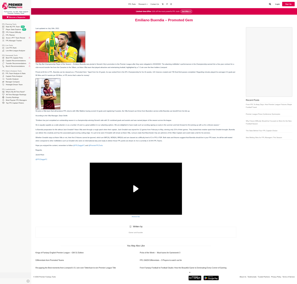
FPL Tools (132, 4)
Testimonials (252, 277)
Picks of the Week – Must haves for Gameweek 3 (160, 253)
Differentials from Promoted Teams (50, 260)
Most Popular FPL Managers (16, 100)
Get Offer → (186, 11)
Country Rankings (12, 97)
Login (277, 4)
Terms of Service (288, 277)
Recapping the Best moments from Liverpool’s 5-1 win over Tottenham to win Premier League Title (76, 268)
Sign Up (288, 4)
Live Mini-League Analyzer (15, 51)
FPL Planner (10, 35)
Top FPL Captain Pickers (15, 103)
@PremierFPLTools (96, 145)
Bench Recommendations (15, 66)
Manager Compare (13, 82)
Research (142, 4)
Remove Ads (136, 216)
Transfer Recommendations (16, 63)
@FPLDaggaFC (79, 145)
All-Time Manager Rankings (16, 94)
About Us (243, 277)
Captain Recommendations (16, 61)
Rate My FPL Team (13, 27)
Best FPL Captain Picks (14, 58)
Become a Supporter (17, 17)
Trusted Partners (264, 277)
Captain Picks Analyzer (14, 76)
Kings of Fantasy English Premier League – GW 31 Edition (60, 253)
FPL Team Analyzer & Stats (16, 73)
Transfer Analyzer (12, 79)
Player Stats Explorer (13, 29)
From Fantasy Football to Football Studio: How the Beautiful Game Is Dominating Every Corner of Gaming (183, 268)
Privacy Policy (276, 277)
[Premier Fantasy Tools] (12, 9)
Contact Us (154, 4)
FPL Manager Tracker (14, 41)
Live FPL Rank (11, 48)
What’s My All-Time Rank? (15, 92)
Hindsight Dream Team (14, 84)
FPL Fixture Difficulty (13, 32)
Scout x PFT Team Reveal (15, 38)
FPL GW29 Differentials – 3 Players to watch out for (161, 260)
